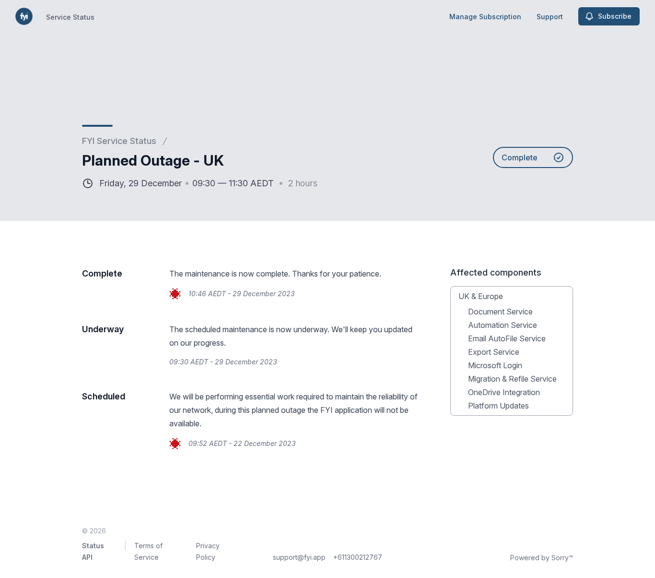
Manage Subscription (485, 16)
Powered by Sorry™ (541, 558)
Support (550, 16)
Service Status (70, 17)
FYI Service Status (119, 141)
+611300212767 (357, 557)
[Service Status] (24, 16)
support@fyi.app (299, 557)
